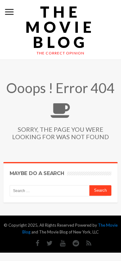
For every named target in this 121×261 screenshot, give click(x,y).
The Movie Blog (60, 27)
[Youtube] (59, 243)
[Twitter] (46, 243)
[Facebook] (34, 243)
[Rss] (86, 243)
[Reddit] (72, 243)
